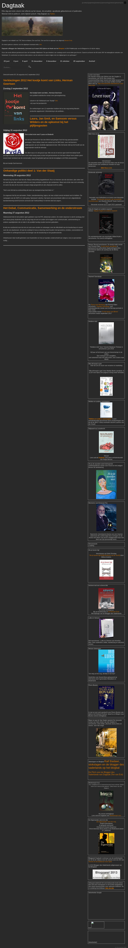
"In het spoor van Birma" (110, 312)
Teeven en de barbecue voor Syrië (100, 862)
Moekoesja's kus (115, 815)
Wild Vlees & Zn (106, 168)
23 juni (7, 61)
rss (122, 3)
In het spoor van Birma (108, 246)
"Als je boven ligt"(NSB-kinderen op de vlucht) (104, 555)
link (56, 101)
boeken (97, 3)
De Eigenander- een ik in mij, (106, 822)
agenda (91, 3)
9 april (25, 61)
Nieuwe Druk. (68, 40)
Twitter (52, 14)
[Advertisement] (101, 906)
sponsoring (105, 3)
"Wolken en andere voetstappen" (100, 419)
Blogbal (61, 48)
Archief (92, 61)
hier (41, 44)
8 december (51, 61)
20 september (79, 61)
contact (85, 3)
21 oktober (64, 61)
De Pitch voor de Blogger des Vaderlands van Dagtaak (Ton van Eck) (105, 773)
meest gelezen (115, 3)
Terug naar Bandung (98, 305)
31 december (37, 61)
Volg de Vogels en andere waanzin (105, 211)
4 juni (16, 61)
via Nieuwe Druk (113, 612)
